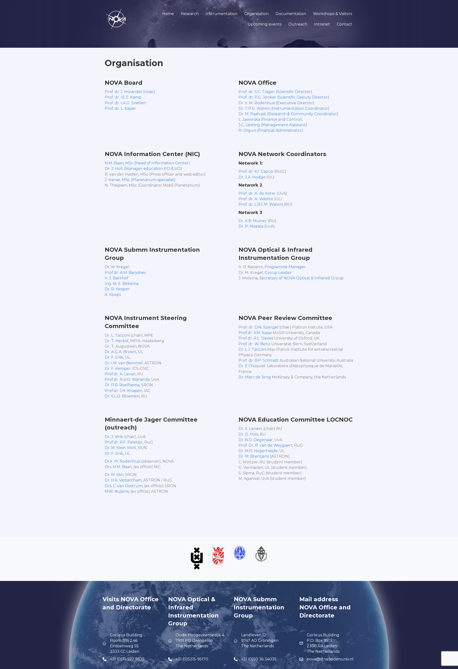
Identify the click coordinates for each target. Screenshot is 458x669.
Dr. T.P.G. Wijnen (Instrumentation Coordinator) (284, 108)
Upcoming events (264, 24)
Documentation (291, 13)
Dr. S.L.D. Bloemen (122, 396)
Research (190, 13)
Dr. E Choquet (252, 366)
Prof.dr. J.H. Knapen (123, 390)
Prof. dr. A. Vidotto (256, 199)
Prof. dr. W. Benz (254, 344)
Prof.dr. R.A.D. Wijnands (127, 379)
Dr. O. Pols (248, 434)
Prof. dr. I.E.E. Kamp (123, 97)
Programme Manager (285, 267)
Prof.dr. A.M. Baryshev (125, 272)
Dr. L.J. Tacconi (252, 349)
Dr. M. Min (114, 474)
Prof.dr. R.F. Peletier (124, 442)
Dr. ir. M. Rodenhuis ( (258, 103)
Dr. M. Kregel (117, 267)
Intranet (322, 24)
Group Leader (278, 272)
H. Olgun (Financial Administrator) (271, 130)
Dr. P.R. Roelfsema (122, 385)
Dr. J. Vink (114, 436)
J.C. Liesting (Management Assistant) (273, 125)
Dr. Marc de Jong (255, 377)
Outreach (297, 24)
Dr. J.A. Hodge (252, 177)
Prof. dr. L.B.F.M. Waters (261, 204)
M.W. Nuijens (117, 491)
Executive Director (295, 103)
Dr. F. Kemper (118, 368)
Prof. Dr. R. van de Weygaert (265, 445)
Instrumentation (221, 13)
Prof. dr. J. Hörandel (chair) (130, 91)
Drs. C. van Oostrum (123, 486)
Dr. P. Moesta (251, 226)
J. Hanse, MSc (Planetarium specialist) (140, 180)
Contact (344, 24)
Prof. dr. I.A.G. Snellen (125, 103)
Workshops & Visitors (332, 13)
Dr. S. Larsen (250, 428)
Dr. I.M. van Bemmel (124, 363)
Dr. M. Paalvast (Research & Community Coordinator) (288, 114)
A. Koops (113, 294)
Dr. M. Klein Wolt (120, 447)
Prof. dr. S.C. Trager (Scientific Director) (275, 91)
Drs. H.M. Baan (118, 467)
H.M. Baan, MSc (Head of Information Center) (147, 163)
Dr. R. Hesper (117, 289)
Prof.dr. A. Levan (120, 374)
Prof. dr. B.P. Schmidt (259, 360)
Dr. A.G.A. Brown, (121, 352)
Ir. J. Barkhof (116, 278)
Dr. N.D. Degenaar (256, 440)
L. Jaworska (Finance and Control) (270, 119)
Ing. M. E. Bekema (121, 283)
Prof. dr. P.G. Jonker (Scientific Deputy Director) (284, 97)
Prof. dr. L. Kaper (120, 108)
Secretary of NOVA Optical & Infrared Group (301, 278)
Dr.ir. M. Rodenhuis (122, 461)
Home (168, 13)
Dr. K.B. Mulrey (253, 221)
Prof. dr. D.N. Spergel (258, 327)
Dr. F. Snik (114, 357)
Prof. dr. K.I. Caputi (256, 171)
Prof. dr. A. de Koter (257, 193)
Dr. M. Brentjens (254, 456)
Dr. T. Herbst (117, 341)
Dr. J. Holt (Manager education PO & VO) (143, 168)
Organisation (256, 13)
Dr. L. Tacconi (117, 335)
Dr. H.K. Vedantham (123, 480)
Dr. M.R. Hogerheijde (258, 451)
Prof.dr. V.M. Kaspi (255, 332)
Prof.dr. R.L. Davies (256, 338)
